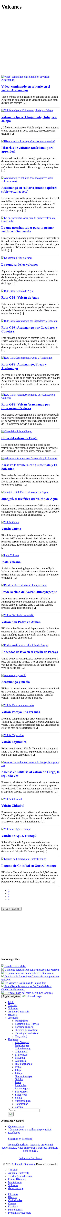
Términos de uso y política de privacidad (30, 1129)
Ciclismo (13, 1194)
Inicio (11, 1002)
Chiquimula (21, 1051)
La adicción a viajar (15, 966)
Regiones (13, 1039)
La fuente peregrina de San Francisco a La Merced (31, 969)
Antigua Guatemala (18, 1011)
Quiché (19, 1079)
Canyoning (21, 1036)
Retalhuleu (20, 1085)
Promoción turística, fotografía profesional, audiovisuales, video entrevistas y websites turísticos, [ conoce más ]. (30, 1147)
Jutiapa (18, 1073)
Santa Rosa (21, 1094)
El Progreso (21, 1054)
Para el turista (15, 1209)
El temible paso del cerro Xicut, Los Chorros (28, 992)
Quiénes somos (16, 1126)
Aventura (13, 1017)
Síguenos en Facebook (20, 1138)
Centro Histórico (17, 1179)
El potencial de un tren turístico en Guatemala (28, 973)
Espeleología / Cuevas (27, 1023)
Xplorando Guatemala (24, 1164)
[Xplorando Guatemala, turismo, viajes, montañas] (32, 996)
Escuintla (20, 1057)
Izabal (18, 1066)
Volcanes (13, 1008)
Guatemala (20, 1060)
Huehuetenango (23, 1063)
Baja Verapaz (22, 1045)
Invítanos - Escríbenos (30, 1158)
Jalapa (18, 1070)
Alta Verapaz (22, 1042)
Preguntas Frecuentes (19, 1212)
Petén (18, 1082)
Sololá (18, 1097)
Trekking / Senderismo (27, 1033)
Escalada (13, 1206)
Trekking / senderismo (20, 1176)
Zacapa (19, 1106)
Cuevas (12, 1203)
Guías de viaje (15, 1188)
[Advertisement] (30, 44)
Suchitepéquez (22, 1100)
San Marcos (21, 1091)
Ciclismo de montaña (26, 1030)
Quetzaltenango (23, 1076)
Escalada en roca (24, 1026)
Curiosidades (15, 1200)
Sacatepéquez (22, 1088)
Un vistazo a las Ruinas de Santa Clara (25, 983)
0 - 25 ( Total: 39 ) (11, 909)
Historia (12, 1014)
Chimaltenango (23, 1048)
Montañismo (21, 1020)
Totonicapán (21, 1103)
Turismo (12, 1005)
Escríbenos (14, 1132)
